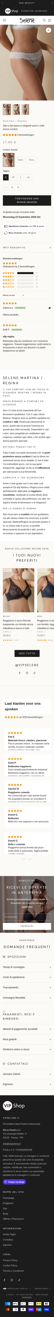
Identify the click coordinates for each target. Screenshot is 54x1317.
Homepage (8, 1198)
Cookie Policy (10, 1265)
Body (5, 1213)
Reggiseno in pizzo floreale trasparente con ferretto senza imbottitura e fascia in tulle (18, 624)
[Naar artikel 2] (16, 109)
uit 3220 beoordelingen (31, 717)
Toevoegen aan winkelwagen (27, 200)
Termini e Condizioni (13, 1271)
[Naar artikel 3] (25, 109)
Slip (5, 1208)
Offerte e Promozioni (13, 1219)
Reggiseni (8, 1203)
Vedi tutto (27, 653)
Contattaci (8, 1239)
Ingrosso (7, 1245)
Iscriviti (27, 926)
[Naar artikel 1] (7, 109)
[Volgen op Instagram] (27, 672)
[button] (10, 135)
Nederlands (41, 1289)
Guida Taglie (9, 1234)
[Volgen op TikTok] (34, 672)
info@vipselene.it (12, 1143)
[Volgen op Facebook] (19, 672)
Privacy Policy (10, 1260)
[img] (10, 303)
